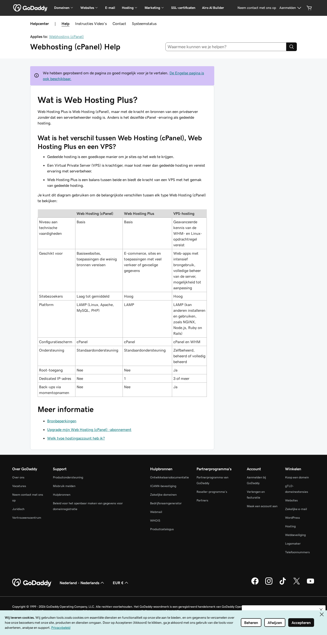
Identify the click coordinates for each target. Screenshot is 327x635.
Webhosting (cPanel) (66, 36)
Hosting (290, 526)
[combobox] (226, 47)
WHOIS (155, 520)
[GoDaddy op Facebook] (255, 584)
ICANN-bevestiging (163, 486)
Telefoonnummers (297, 552)
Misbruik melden (64, 486)
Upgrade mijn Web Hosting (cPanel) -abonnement (89, 429)
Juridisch (18, 509)
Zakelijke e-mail (296, 509)
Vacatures (19, 486)
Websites (291, 500)
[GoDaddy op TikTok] (282, 584)
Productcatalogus (162, 529)
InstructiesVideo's (91, 23)
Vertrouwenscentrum (26, 517)
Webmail (156, 511)
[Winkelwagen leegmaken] (309, 8)
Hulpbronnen (61, 494)
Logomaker (293, 543)
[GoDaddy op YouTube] (310, 584)
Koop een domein (297, 477)
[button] (321, 610)
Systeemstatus (144, 23)
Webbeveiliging (295, 534)
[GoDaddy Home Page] (32, 583)
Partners (202, 500)
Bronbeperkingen (61, 421)
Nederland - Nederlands (79, 583)
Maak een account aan (262, 506)
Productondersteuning (68, 477)
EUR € (118, 583)
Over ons (18, 477)
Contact (119, 23)
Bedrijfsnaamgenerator (166, 503)
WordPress (292, 517)
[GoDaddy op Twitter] (296, 584)
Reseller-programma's (212, 491)
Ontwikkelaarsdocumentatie (169, 477)
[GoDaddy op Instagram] (269, 584)
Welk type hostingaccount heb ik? (76, 438)
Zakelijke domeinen (163, 494)
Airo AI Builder (213, 7)
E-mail (110, 7)
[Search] (291, 46)
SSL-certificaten (183, 7)
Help (65, 23)
